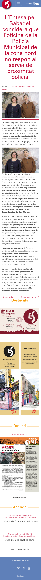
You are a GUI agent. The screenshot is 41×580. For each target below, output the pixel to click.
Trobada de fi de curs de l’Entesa (19, 522)
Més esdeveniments (20, 549)
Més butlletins (19, 498)
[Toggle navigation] (18, 3)
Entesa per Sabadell (20, 560)
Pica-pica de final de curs (19, 540)
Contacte (20, 576)
